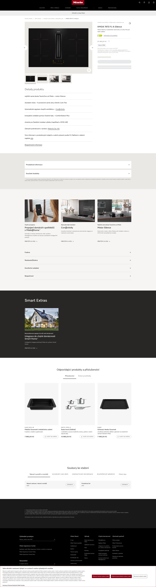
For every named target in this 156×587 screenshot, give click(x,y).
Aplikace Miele (102, 543)
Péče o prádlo (55, 7)
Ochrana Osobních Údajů (14, 585)
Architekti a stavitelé (117, 553)
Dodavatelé (73, 554)
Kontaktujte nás (74, 557)
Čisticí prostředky (82, 7)
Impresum (5, 585)
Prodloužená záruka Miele (89, 554)
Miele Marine (115, 550)
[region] (58, 48)
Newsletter (24, 561)
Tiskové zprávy (74, 551)
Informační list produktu (110, 35)
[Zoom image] (89, 70)
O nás (71, 540)
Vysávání (68, 7)
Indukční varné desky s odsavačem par (53, 18)
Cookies (23, 585)
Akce (85, 547)
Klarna (86, 558)
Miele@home (101, 540)
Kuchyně (42, 7)
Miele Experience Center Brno (27, 554)
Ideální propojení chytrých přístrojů (102, 554)
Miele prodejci (116, 540)
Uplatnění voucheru (89, 544)
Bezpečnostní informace (33, 145)
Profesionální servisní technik (117, 546)
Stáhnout (70, 484)
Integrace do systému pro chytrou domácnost (104, 546)
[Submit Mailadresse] (54, 564)
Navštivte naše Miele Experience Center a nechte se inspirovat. (36, 549)
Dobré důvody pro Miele (89, 541)
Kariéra (72, 549)
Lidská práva (73, 563)
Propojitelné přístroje (103, 550)
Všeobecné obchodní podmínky (117, 557)
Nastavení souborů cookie (140, 576)
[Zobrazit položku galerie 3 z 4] (54, 79)
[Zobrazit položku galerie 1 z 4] (30, 79)
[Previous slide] (24, 47)
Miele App (122, 474)
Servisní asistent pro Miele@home (103, 558)
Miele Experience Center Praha (28, 551)
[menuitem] (42, 8)
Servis (100, 7)
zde (32, 138)
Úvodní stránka (28, 18)
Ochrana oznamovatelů (76, 560)
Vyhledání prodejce (26, 536)
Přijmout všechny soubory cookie (101, 576)
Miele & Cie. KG (54, 129)
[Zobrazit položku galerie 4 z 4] (66, 79)
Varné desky (38, 18)
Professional (112, 7)
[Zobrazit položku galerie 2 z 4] (42, 79)
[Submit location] (54, 539)
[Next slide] (92, 47)
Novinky (86, 550)
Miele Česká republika (76, 543)
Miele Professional (117, 543)
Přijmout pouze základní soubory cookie (121, 576)
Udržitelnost (73, 546)
